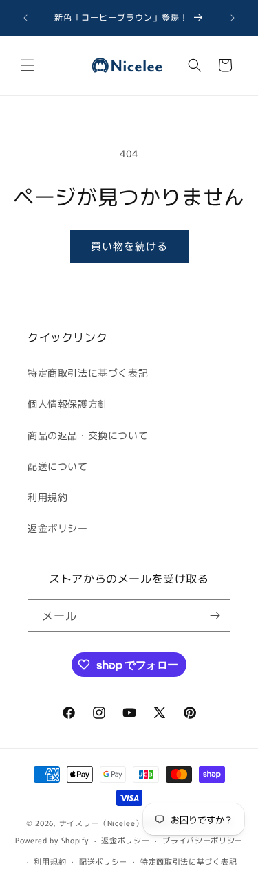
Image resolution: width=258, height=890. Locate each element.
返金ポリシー (58, 528)
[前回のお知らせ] (25, 18)
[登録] (215, 615)
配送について (58, 466)
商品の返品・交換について (88, 435)
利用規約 (47, 497)
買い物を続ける (129, 245)
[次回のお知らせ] (232, 18)
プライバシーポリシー (202, 839)
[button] (27, 65)
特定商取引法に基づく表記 (88, 372)
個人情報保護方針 (68, 403)
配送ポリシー (103, 861)
